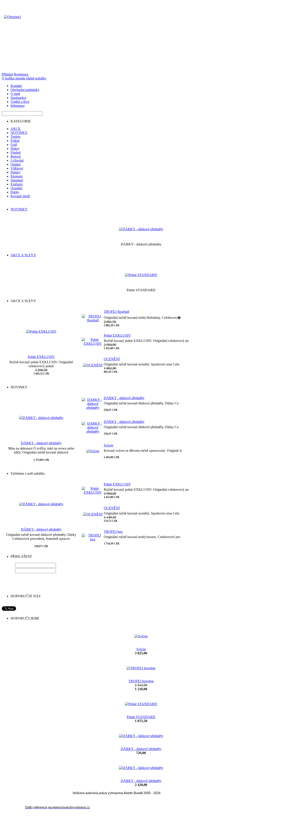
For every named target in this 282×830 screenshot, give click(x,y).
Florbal (15, 152)
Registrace (21, 74)
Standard (17, 180)
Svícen (108, 445)
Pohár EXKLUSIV (41, 357)
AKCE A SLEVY (23, 255)
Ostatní (15, 164)
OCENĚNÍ (112, 359)
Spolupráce (18, 98)
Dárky (15, 192)
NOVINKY (19, 133)
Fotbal (15, 140)
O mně (15, 94)
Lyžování (17, 160)
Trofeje (15, 136)
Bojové (16, 156)
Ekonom (16, 176)
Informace (18, 105)
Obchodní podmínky (25, 90)
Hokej (15, 148)
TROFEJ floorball (116, 312)
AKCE (15, 129)
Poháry (15, 172)
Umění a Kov (20, 101)
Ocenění (16, 188)
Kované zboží (20, 196)
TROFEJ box (113, 531)
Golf (14, 144)
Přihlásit (7, 74)
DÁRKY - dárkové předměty (41, 443)
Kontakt (16, 86)
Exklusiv (17, 184)
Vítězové (17, 168)
